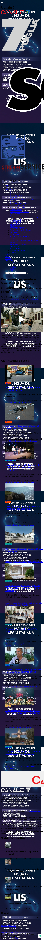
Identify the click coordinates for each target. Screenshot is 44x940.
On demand (9, 189)
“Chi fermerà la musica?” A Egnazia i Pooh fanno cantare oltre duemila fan (22, 711)
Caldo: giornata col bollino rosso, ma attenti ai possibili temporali (22, 507)
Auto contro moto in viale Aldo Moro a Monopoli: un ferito (23, 388)
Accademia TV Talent (18, 244)
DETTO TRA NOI (17, 206)
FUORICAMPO (16, 210)
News (7, 257)
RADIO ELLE (15, 222)
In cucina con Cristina (17, 251)
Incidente (20, 402)
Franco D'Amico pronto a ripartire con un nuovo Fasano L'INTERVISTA (23, 670)
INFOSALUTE (15, 220)
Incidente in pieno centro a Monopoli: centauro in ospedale (22, 427)
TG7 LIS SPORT (16, 216)
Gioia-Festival (22, 482)
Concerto (18, 727)
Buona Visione (15, 224)
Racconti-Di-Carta (30, 299)
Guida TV (9, 255)
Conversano (9, 644)
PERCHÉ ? (14, 197)
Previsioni (18, 525)
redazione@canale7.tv (9, 928)
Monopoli (12, 402)
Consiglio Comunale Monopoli (21, 230)
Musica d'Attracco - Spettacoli (20, 236)
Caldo (25, 525)
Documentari (14, 246)
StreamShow (14, 938)
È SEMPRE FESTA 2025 (19, 204)
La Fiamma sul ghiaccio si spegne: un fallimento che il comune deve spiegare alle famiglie (23, 588)
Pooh (30, 727)
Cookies (4, 932)
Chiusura (18, 605)
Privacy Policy (14, 932)
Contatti (8, 259)
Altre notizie (9, 768)
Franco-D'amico (25, 687)
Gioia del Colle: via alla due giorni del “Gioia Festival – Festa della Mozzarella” (22, 467)
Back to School (15, 248)
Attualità (8, 544)
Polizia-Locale (32, 441)
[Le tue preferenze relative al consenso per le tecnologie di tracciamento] (40, 936)
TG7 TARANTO (16, 195)
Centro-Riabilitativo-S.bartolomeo (25, 603)
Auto (25, 402)
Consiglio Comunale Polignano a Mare (24, 240)
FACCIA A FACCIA (17, 208)
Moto (29, 402)
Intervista (35, 687)
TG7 (7, 187)
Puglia (12, 525)
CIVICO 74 (14, 226)
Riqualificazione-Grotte (26, 766)
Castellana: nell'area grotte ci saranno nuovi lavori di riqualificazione (22, 752)
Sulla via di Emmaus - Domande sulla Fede (25, 218)
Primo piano (14, 234)
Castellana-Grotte (11, 766)
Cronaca (8, 383)
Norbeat (26, 644)
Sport (7, 665)
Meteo (7, 525)
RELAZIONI (15, 214)
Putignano (14, 299)
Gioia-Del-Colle (11, 482)
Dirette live (9, 261)
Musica (8, 706)
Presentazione (34, 644)
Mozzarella (32, 482)
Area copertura (10, 263)
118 (33, 402)
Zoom (12, 238)
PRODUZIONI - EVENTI (19, 212)
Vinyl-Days (18, 644)
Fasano (11, 687)
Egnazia (24, 727)
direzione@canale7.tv (35, 811)
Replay (12, 242)
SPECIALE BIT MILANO (20, 228)
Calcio (17, 687)
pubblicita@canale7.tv (9, 930)
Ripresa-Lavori (30, 562)
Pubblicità (13, 253)
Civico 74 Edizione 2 (17, 232)
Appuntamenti (10, 460)
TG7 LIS (13, 193)
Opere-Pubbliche (19, 562)
